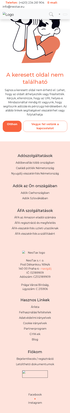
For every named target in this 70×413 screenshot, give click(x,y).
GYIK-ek (35, 334)
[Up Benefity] (35, 372)
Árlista (35, 307)
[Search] (51, 14)
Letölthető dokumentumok (35, 364)
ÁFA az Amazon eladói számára (35, 217)
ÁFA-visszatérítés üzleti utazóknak (35, 228)
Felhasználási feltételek (35, 312)
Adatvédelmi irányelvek (35, 317)
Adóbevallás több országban (35, 162)
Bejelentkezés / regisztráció (35, 358)
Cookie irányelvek (35, 323)
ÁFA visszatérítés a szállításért (35, 233)
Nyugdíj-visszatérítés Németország (35, 173)
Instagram (35, 402)
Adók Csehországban (35, 192)
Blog (35, 339)
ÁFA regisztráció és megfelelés (35, 222)
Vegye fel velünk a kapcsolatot (45, 126)
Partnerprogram (35, 328)
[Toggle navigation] (65, 14)
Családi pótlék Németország (35, 168)
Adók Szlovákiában (35, 198)
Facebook (35, 394)
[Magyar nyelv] (59, 14)
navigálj (46, 268)
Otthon (12, 124)
